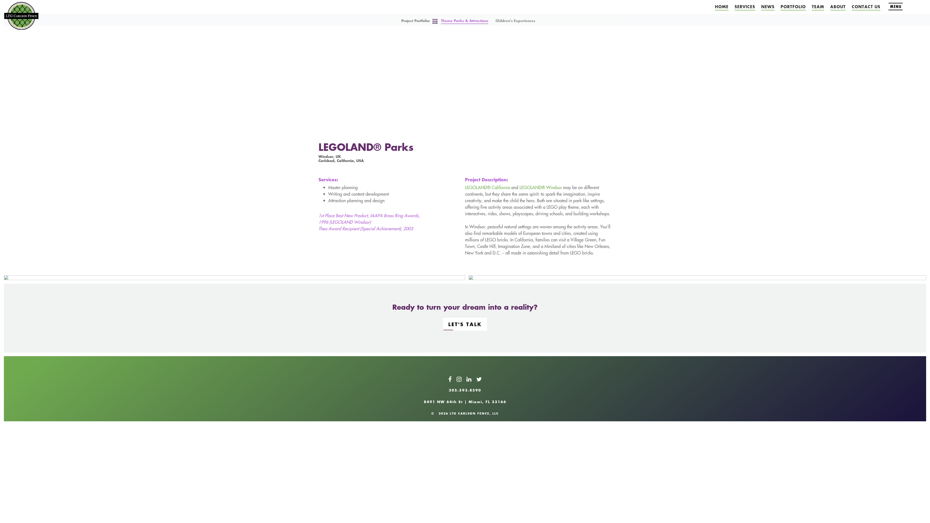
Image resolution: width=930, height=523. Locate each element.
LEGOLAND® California (487, 187)
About (838, 6)
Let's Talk (465, 324)
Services (745, 6)
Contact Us (866, 6)
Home (721, 6)
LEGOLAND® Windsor (540, 187)
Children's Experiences (515, 20)
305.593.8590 (465, 390)
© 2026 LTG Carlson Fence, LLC (465, 413)
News (768, 6)
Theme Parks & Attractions (464, 20)
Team (818, 6)
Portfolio (793, 6)
